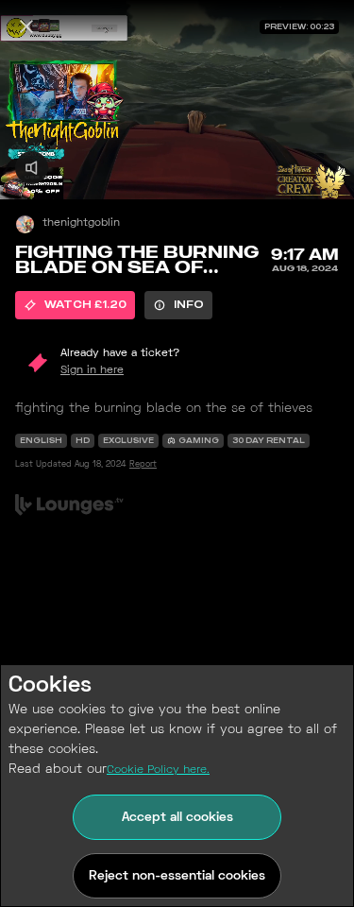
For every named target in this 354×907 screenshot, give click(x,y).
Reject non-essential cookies (177, 876)
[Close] (26, 26)
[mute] (31, 167)
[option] (75, 305)
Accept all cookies (177, 818)
